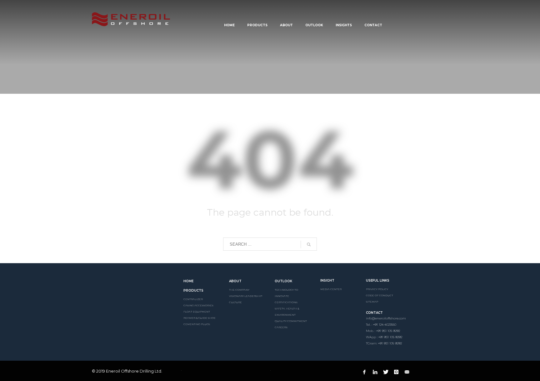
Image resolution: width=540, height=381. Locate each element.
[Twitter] (385, 372)
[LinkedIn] (375, 372)
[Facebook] (364, 372)
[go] (309, 244)
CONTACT (374, 313)
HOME (188, 281)
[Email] (406, 372)
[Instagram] (396, 372)
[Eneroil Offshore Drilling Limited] (133, 287)
